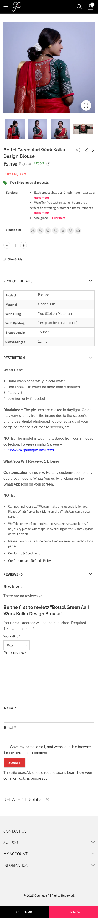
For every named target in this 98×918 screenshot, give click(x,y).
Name (10, 708)
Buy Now (73, 912)
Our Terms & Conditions (24, 553)
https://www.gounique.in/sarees (28, 450)
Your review (15, 653)
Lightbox (86, 105)
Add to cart (24, 912)
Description (14, 357)
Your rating (11, 636)
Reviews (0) (13, 574)
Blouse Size (13, 229)
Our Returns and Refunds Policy (29, 560)
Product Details (18, 281)
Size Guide (15, 259)
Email (10, 728)
